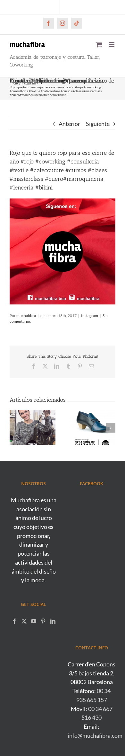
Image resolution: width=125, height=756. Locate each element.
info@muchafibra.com (95, 735)
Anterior (69, 123)
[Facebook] (14, 621)
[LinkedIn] (52, 621)
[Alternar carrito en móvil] (99, 44)
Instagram (89, 315)
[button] (14, 428)
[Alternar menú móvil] (112, 44)
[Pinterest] (43, 621)
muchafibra (26, 315)
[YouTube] (33, 621)
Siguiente (98, 123)
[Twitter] (24, 621)
